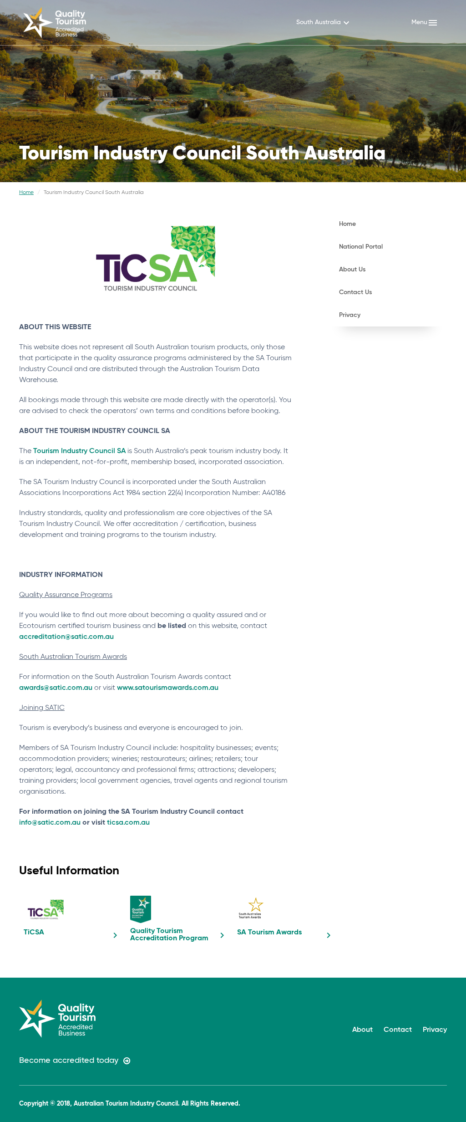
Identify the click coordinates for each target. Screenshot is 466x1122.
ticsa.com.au (128, 822)
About (362, 1030)
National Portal (361, 247)
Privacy (349, 315)
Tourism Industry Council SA (79, 451)
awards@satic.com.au (55, 688)
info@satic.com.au (50, 822)
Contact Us (355, 292)
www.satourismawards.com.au (167, 688)
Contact (398, 1030)
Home (26, 192)
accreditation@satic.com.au (66, 637)
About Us (352, 269)
